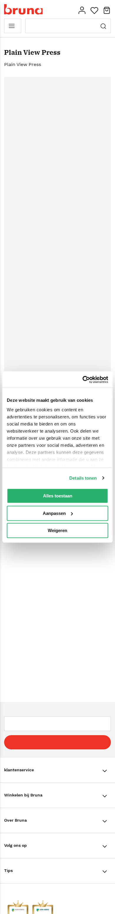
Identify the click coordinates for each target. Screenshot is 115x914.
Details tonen (83, 478)
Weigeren (57, 530)
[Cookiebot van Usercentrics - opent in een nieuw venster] (82, 379)
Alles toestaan (57, 495)
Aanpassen (54, 513)
